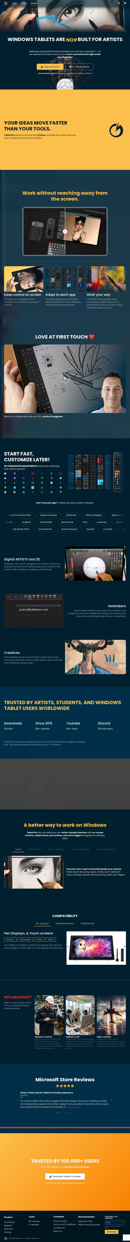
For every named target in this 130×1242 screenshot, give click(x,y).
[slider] (65, 231)
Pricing (24, 3)
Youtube (73, 723)
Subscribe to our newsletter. (111, 1217)
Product (8, 1217)
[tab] (18, 849)
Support (34, 3)
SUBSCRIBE (111, 1232)
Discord (104, 723)
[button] (65, 378)
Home (14, 3)
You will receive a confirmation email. (113, 1227)
